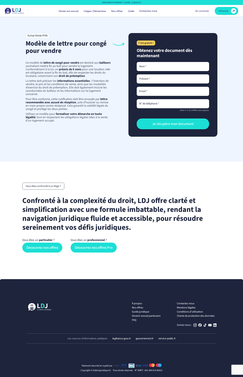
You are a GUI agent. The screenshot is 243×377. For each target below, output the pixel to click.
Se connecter (202, 11)
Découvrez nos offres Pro (94, 247)
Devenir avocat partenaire (146, 315)
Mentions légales (186, 307)
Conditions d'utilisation (190, 311)
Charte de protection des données (196, 315)
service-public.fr (167, 338)
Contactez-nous (148, 10)
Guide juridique (140, 311)
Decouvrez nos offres (42, 247)
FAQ (134, 320)
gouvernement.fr (144, 338)
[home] (14, 11)
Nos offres (137, 307)
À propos (137, 303)
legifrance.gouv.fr (121, 338)
